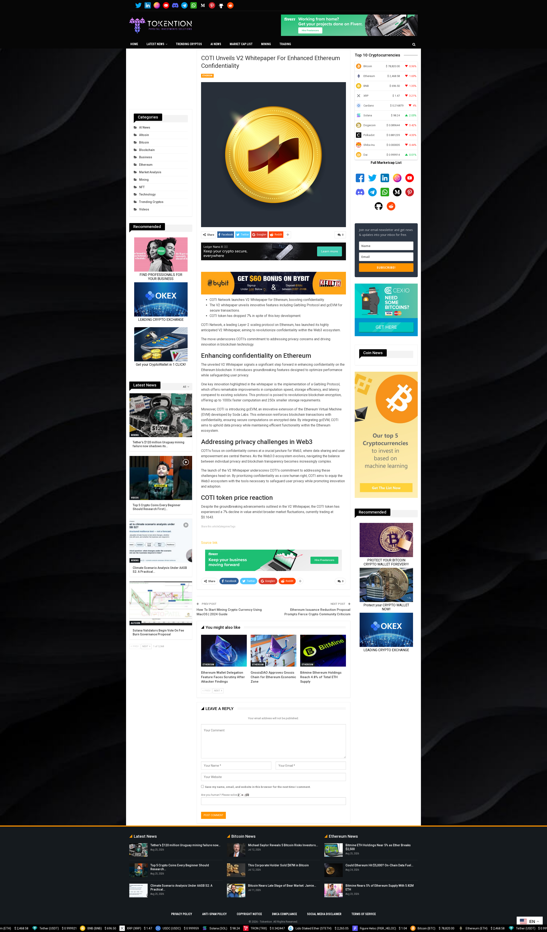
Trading (285, 44)
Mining (266, 44)
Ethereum (207, 75)
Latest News (155, 44)
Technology (147, 194)
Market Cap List (241, 44)
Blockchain (147, 150)
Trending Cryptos (189, 44)
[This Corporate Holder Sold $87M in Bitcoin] (236, 870)
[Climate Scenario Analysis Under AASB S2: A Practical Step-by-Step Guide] (160, 541)
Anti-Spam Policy (214, 914)
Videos (144, 209)
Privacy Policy (181, 914)
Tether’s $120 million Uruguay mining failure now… (185, 845)
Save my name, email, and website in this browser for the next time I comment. (258, 787)
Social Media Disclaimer (324, 914)
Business (145, 157)
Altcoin (144, 135)
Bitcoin (144, 142)
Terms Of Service (363, 914)
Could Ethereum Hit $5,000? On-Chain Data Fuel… (379, 865)
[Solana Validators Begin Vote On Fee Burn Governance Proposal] (160, 603)
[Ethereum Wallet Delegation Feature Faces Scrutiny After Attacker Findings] (224, 651)
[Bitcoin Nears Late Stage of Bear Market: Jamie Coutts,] (236, 890)
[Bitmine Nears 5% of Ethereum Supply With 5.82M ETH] (333, 890)
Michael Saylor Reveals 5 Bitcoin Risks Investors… (283, 845)
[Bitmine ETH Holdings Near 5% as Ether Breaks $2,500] (333, 850)
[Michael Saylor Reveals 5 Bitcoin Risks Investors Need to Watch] (236, 850)
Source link (209, 543)
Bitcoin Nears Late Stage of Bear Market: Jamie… (282, 885)
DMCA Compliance (284, 914)
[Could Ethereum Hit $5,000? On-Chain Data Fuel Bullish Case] (333, 870)
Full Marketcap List (386, 163)
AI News (215, 44)
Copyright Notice (249, 914)
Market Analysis (150, 172)
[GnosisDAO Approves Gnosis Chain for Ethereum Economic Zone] (273, 651)
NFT (142, 187)
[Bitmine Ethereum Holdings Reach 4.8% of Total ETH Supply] (323, 651)
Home (134, 44)
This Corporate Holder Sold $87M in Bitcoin (278, 865)
